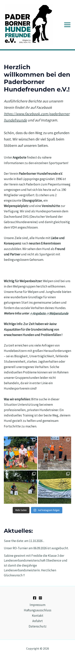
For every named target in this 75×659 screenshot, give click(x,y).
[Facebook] (34, 598)
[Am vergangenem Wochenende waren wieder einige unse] (20, 487)
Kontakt (37, 615)
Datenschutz (38, 626)
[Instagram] (40, 598)
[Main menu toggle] (67, 24)
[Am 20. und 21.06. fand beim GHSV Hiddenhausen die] (54, 487)
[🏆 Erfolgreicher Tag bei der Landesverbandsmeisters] (54, 453)
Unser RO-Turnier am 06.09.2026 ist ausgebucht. (36, 548)
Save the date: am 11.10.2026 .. (24, 541)
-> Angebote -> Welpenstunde (49, 313)
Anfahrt (37, 621)
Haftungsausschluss (37, 610)
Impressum (37, 605)
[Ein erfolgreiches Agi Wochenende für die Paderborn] (20, 453)
